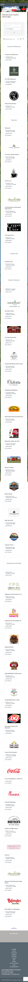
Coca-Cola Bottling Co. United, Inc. (14, 778)
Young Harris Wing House (11, 54)
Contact (14, 958)
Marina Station (8, 494)
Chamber (14, 954)
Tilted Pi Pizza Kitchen (10, 103)
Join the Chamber (13, 9)
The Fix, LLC (8, 180)
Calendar (14, 949)
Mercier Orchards (9, 467)
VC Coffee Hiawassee (10, 79)
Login (19, 9)
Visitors (14, 951)
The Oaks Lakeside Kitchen (12, 154)
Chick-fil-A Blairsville (10, 802)
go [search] (14, 32)
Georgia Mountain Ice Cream (12, 699)
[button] (4, 39)
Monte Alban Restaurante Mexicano (14, 416)
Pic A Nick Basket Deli (10, 337)
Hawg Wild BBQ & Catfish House (13, 673)
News (4, 9)
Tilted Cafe (7, 128)
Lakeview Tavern (9, 544)
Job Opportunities (14, 966)
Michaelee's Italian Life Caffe (12, 441)
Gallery (7, 9)
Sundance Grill (8, 261)
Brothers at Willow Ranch (11, 828)
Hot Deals (14, 956)
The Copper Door (9, 235)
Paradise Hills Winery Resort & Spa (14, 363)
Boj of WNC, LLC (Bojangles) (12, 909)
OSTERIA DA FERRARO (11, 390)
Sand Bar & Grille (9, 311)
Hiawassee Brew (9, 647)
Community (14, 952)
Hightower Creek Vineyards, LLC (13, 594)
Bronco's (7, 855)
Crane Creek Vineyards (11, 752)
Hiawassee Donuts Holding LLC (13, 620)
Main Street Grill (9, 520)
